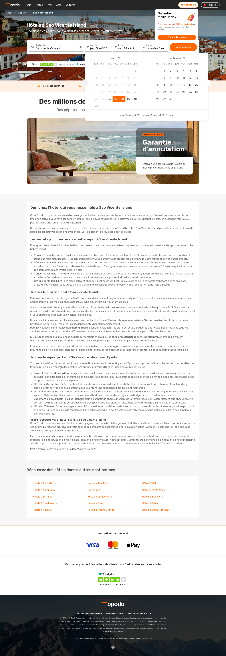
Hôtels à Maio (149, 483)
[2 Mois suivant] (208, 83)
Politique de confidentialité (139, 613)
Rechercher (183, 47)
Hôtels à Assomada (44, 490)
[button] (80, 47)
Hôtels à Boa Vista (152, 496)
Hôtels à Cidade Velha (100, 496)
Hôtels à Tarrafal (42, 496)
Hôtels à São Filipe (97, 483)
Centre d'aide (147, 638)
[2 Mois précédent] (85, 83)
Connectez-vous (177, 37)
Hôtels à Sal (94, 490)
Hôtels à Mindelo (42, 509)
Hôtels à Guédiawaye (45, 503)
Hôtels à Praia (95, 503)
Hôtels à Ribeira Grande (100, 509)
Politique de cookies (115, 613)
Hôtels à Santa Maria (44, 483)
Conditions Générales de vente (88, 613)
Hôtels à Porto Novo (153, 490)
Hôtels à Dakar (150, 503)
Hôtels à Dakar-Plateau (155, 509)
